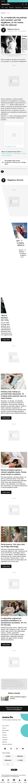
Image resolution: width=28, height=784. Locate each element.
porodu (7, 104)
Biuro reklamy (5, 725)
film (8, 116)
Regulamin (4, 741)
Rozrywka (4, 735)
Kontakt (4, 732)
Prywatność (4, 739)
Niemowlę (11, 7)
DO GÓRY (13, 769)
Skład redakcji (5, 730)
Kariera (4, 728)
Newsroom (4, 737)
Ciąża (6, 7)
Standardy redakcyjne (7, 744)
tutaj (7, 688)
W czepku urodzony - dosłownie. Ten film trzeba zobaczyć (14, 153)
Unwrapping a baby (10, 146)
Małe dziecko (18, 7)
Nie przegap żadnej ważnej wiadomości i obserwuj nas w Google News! (15, 162)
